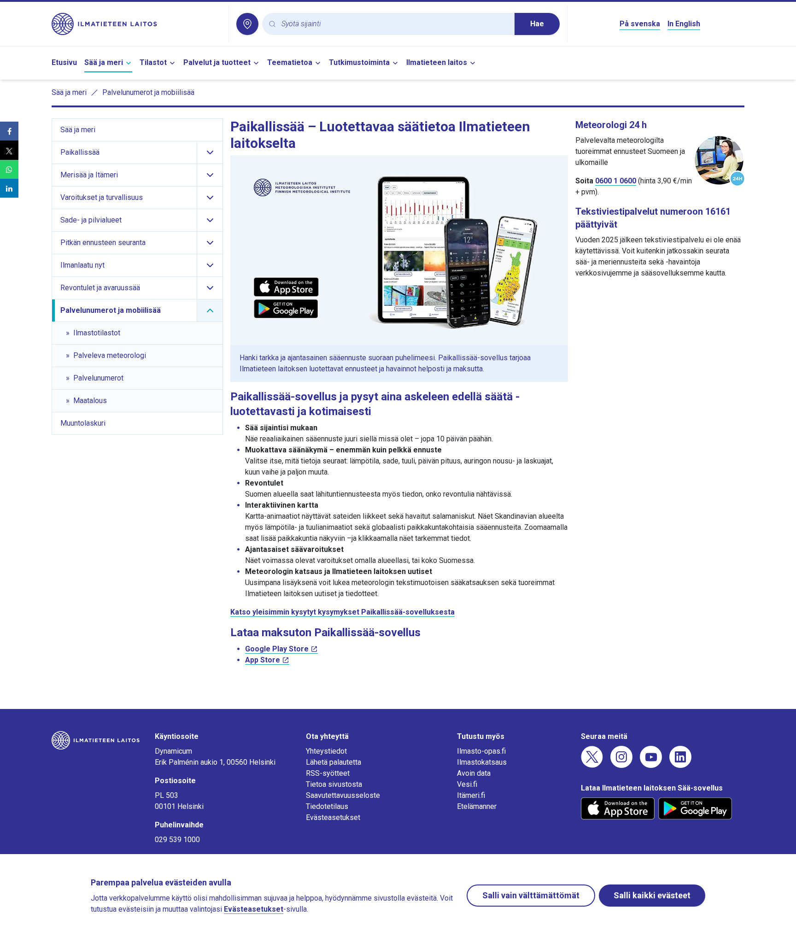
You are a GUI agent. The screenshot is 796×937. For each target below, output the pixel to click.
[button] (9, 131)
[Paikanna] (247, 24)
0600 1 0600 (615, 180)
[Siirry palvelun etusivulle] (136, 24)
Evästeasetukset (333, 817)
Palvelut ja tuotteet (217, 62)
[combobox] (394, 24)
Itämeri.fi (471, 795)
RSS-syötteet (328, 773)
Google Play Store (277, 648)
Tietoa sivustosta (334, 784)
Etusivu (64, 62)
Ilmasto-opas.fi (481, 751)
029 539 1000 (177, 839)
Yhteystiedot (326, 751)
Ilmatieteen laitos (436, 62)
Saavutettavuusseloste (343, 795)
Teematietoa (289, 62)
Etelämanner (477, 806)
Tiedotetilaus (327, 806)
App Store (262, 660)
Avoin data (474, 773)
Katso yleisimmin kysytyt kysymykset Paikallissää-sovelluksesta (342, 612)
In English (683, 23)
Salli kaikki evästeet (652, 895)
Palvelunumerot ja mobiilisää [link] (148, 92)
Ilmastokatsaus (482, 762)
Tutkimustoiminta (359, 62)
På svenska (640, 23)
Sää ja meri (103, 62)
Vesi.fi (467, 784)
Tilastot (153, 62)
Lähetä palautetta (333, 762)
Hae (537, 23)
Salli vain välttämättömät (530, 895)
